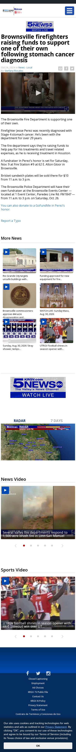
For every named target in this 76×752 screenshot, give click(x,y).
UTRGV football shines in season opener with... (53, 347)
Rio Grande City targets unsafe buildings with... (15, 277)
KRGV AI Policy (38, 700)
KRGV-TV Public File (38, 692)
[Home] (25, 11)
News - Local (25, 67)
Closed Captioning (38, 678)
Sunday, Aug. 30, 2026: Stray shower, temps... (18, 347)
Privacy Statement (38, 705)
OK (38, 745)
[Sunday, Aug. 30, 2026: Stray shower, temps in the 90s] (19, 330)
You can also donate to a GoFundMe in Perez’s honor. (33, 207)
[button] (38, 93)
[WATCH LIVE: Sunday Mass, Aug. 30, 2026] (56, 295)
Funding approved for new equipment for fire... (54, 277)
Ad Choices (38, 687)
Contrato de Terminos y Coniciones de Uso (38, 714)
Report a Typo (11, 221)
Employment (38, 683)
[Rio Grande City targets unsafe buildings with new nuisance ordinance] (19, 260)
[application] (38, 93)
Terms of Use (38, 709)
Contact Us (38, 696)
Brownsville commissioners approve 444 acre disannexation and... (18, 314)
